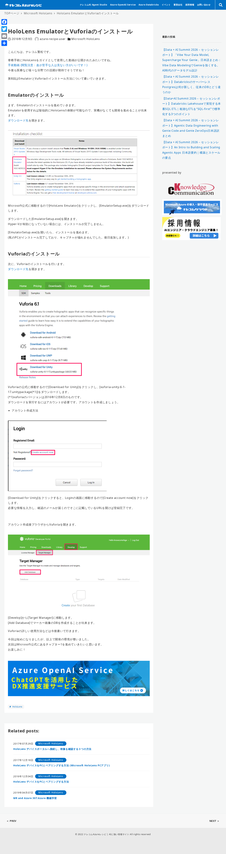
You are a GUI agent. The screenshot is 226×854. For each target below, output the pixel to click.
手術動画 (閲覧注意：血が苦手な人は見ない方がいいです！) (47, 65)
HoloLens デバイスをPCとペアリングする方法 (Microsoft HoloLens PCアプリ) (61, 765)
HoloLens (17, 706)
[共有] (4, 43)
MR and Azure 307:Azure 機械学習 (35, 798)
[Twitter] (4, 29)
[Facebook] (4, 21)
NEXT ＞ (214, 821)
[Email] (4, 36)
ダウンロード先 (18, 120)
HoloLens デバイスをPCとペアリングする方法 (41, 781)
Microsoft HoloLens (85, 39)
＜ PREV (11, 821)
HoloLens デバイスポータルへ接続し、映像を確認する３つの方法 (52, 749)
